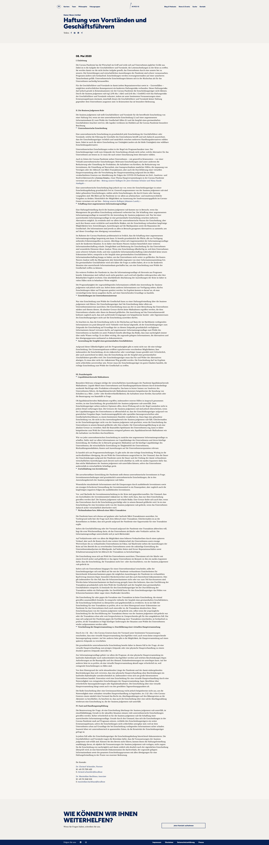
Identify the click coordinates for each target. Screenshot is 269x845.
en (59, 6)
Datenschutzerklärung (186, 842)
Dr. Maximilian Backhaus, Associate (91, 776)
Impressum (156, 842)
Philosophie (82, 7)
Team (74, 7)
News (71, 15)
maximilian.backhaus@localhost (91, 782)
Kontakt (202, 7)
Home (66, 15)
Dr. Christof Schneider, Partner (89, 767)
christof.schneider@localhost (90, 772)
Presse (201, 842)
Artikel (78, 15)
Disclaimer (169, 842)
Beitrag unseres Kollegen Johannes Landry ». (122, 201)
